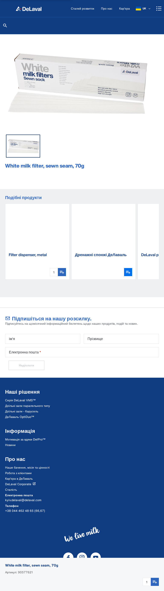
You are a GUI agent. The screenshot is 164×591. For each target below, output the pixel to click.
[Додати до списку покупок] (155, 582)
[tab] (23, 146)
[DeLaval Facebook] (68, 557)
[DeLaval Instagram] (82, 557)
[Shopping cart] (159, 8)
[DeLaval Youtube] (95, 557)
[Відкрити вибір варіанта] (128, 272)
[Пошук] (5, 25)
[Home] (28, 8)
